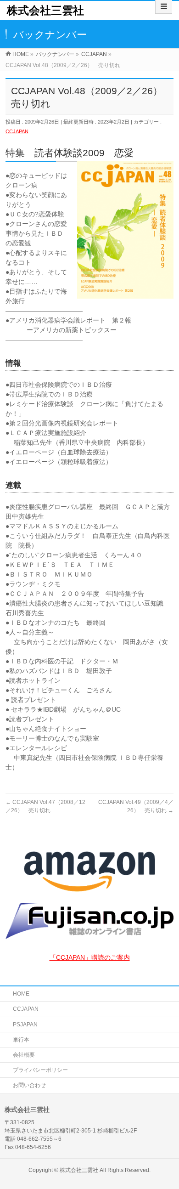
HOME (21, 994)
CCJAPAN (17, 131)
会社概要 (24, 1055)
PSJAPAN (25, 1024)
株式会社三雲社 (45, 10)
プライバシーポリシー (40, 1070)
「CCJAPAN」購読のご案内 (90, 957)
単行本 (21, 1039)
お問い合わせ (29, 1085)
